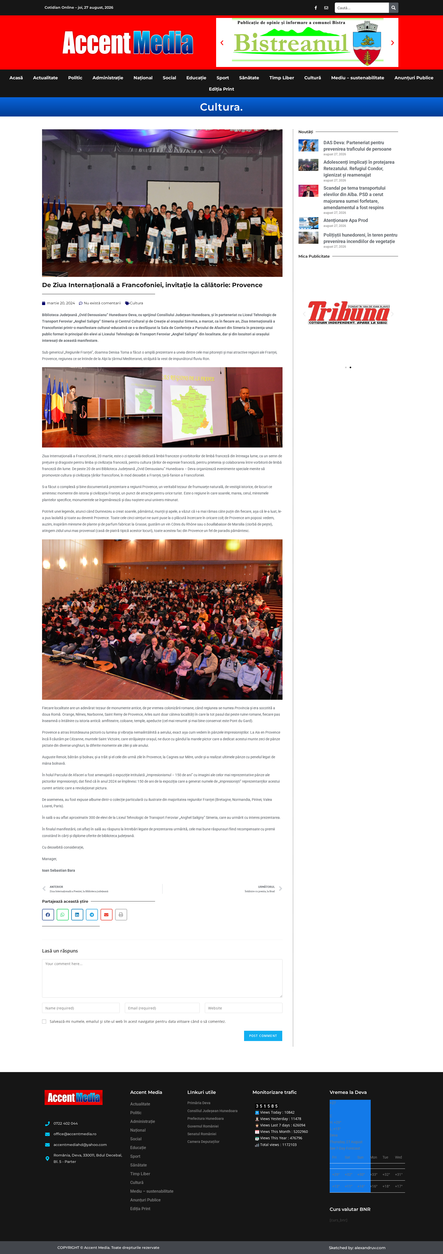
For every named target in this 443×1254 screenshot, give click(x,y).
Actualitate (45, 77)
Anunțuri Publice (414, 77)
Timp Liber (281, 77)
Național (143, 77)
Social (169, 77)
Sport (223, 77)
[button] (222, 42)
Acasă (16, 77)
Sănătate (249, 77)
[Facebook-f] (316, 8)
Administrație (108, 77)
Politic (75, 77)
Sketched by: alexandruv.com (357, 1247)
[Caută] (393, 8)
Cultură (312, 77)
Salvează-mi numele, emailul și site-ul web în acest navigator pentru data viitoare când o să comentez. (138, 1021)
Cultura (220, 107)
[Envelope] (326, 8)
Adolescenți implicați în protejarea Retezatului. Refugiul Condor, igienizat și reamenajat (359, 168)
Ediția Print (221, 89)
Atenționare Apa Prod (346, 220)
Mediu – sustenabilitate (357, 77)
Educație (196, 77)
